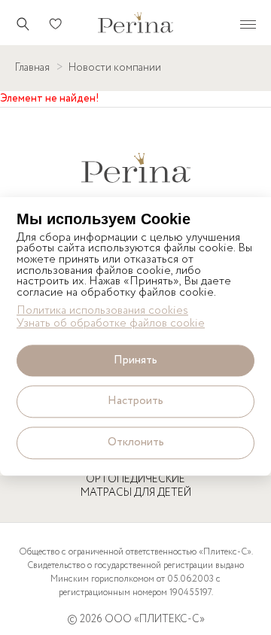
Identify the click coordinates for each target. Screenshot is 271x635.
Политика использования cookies (102, 312)
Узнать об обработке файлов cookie (111, 324)
